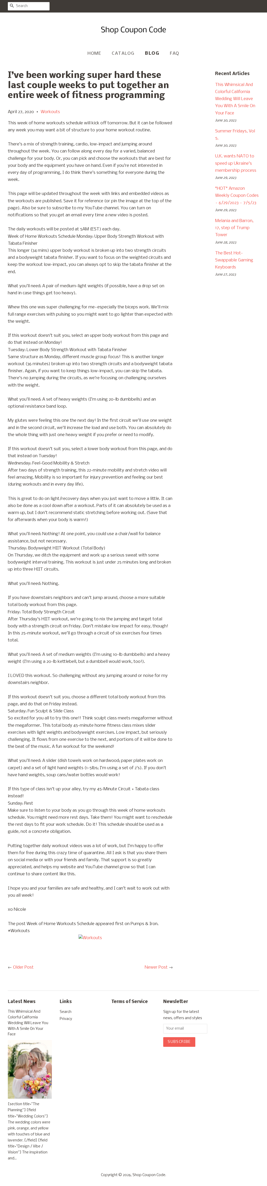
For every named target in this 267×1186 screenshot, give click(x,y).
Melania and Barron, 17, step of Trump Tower (234, 227)
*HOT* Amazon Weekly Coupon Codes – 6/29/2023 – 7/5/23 (237, 195)
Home (94, 53)
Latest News (21, 1001)
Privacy (66, 1019)
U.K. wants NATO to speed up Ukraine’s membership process (235, 163)
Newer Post (156, 967)
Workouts (50, 111)
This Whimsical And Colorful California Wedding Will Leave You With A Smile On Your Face (235, 99)
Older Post (23, 967)
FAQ (174, 53)
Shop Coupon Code (148, 1175)
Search (65, 1012)
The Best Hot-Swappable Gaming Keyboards (234, 260)
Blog (152, 53)
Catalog (123, 53)
